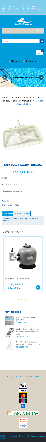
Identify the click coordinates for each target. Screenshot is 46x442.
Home (5, 97)
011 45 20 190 (10, 6)
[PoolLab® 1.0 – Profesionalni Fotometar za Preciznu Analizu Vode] (9, 332)
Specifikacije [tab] (18, 214)
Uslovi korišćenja (32, 376)
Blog (10, 376)
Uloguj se (15, 61)
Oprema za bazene (21, 97)
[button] (38, 31)
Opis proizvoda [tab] (7, 214)
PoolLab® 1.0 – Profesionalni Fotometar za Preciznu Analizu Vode (28, 331)
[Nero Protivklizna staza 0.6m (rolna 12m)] (9, 321)
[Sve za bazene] (23, 21)
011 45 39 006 (22, 6)
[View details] (23, 256)
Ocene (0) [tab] (27, 214)
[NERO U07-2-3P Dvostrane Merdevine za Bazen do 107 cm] (9, 345)
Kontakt (19, 376)
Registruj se (31, 61)
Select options (38, 287)
